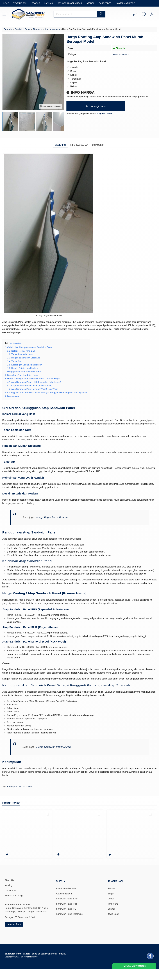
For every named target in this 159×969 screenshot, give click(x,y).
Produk (36, 3)
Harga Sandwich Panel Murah (53, 746)
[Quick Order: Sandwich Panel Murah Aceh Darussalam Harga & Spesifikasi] (121, 854)
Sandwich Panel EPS (67, 898)
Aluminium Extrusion (66, 888)
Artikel (90, 3)
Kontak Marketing (125, 3)
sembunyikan (15, 343)
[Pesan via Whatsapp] (135, 14)
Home (6, 3)
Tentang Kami (20, 3)
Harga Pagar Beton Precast (52, 517)
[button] (101, 14)
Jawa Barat (113, 914)
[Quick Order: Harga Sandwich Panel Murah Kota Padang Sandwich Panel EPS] (18, 854)
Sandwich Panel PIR (66, 903)
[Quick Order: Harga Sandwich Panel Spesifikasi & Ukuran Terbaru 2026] (70, 854)
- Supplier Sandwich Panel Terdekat (35, 953)
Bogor (111, 893)
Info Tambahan (79, 145)
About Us (9, 880)
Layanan (48, 3)
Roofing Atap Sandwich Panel (19, 786)
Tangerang (113, 903)
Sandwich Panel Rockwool (69, 914)
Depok (111, 898)
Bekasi (111, 908)
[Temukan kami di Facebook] (150, 959)
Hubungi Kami (97, 106)
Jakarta (111, 888)
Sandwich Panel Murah (70, 3)
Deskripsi (60, 145)
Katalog (8, 885)
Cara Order (105, 3)
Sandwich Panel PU (66, 908)
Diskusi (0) (98, 145)
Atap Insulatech (121, 54)
